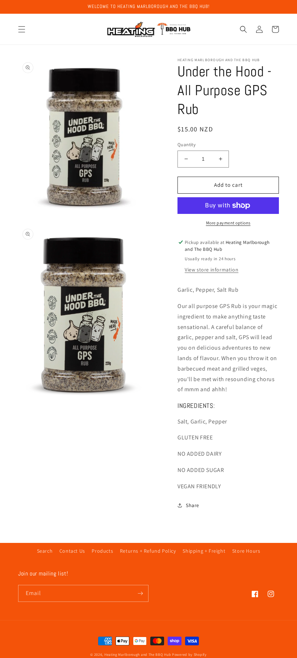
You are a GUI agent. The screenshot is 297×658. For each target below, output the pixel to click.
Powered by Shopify (189, 654)
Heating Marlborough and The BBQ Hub (137, 654)
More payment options (228, 222)
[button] (22, 29)
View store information (211, 269)
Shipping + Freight (204, 551)
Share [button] (192, 505)
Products (102, 551)
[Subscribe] (140, 593)
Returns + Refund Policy (148, 551)
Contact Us (72, 551)
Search (45, 551)
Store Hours (246, 551)
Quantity (186, 145)
